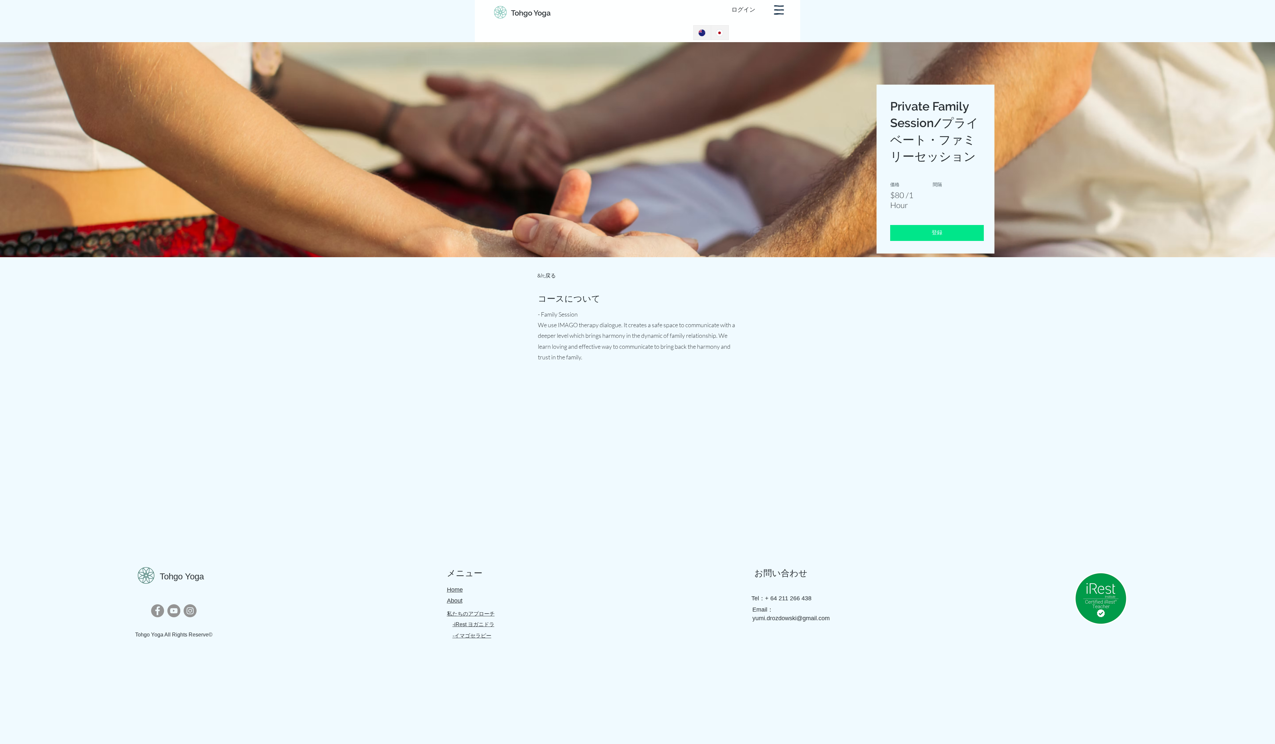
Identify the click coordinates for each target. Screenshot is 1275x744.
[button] (779, 10)
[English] (702, 33)
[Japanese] (719, 33)
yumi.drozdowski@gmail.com (791, 618)
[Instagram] (190, 610)
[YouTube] (173, 610)
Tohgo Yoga (531, 13)
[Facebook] (157, 610)
